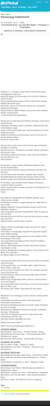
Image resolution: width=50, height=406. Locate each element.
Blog (14, 7)
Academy (22, 7)
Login (6, 394)
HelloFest (32, 7)
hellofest (7, 387)
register (13, 394)
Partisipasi (6, 7)
